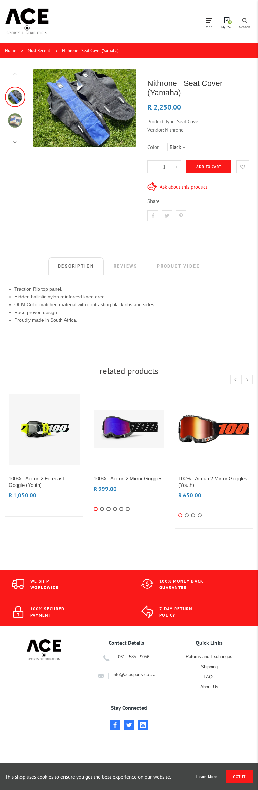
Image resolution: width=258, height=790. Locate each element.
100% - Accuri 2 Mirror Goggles (128, 478)
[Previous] (41, 108)
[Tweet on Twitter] (167, 215)
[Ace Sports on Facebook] (115, 725)
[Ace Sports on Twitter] (129, 725)
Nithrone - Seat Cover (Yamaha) (90, 50)
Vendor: (155, 130)
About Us (209, 686)
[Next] (128, 108)
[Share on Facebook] (152, 215)
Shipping (209, 666)
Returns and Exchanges (209, 656)
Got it (239, 776)
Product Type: (161, 121)
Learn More (207, 777)
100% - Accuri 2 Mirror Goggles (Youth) (212, 482)
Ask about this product (183, 187)
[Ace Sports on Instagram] (143, 725)
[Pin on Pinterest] (181, 215)
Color (153, 147)
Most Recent (39, 50)
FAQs (209, 676)
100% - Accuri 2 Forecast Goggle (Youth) (36, 482)
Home (10, 50)
